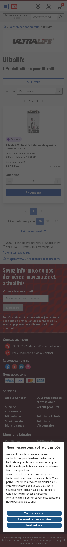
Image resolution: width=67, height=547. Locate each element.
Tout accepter (34, 513)
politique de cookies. (25, 501)
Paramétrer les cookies (34, 519)
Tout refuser (34, 525)
